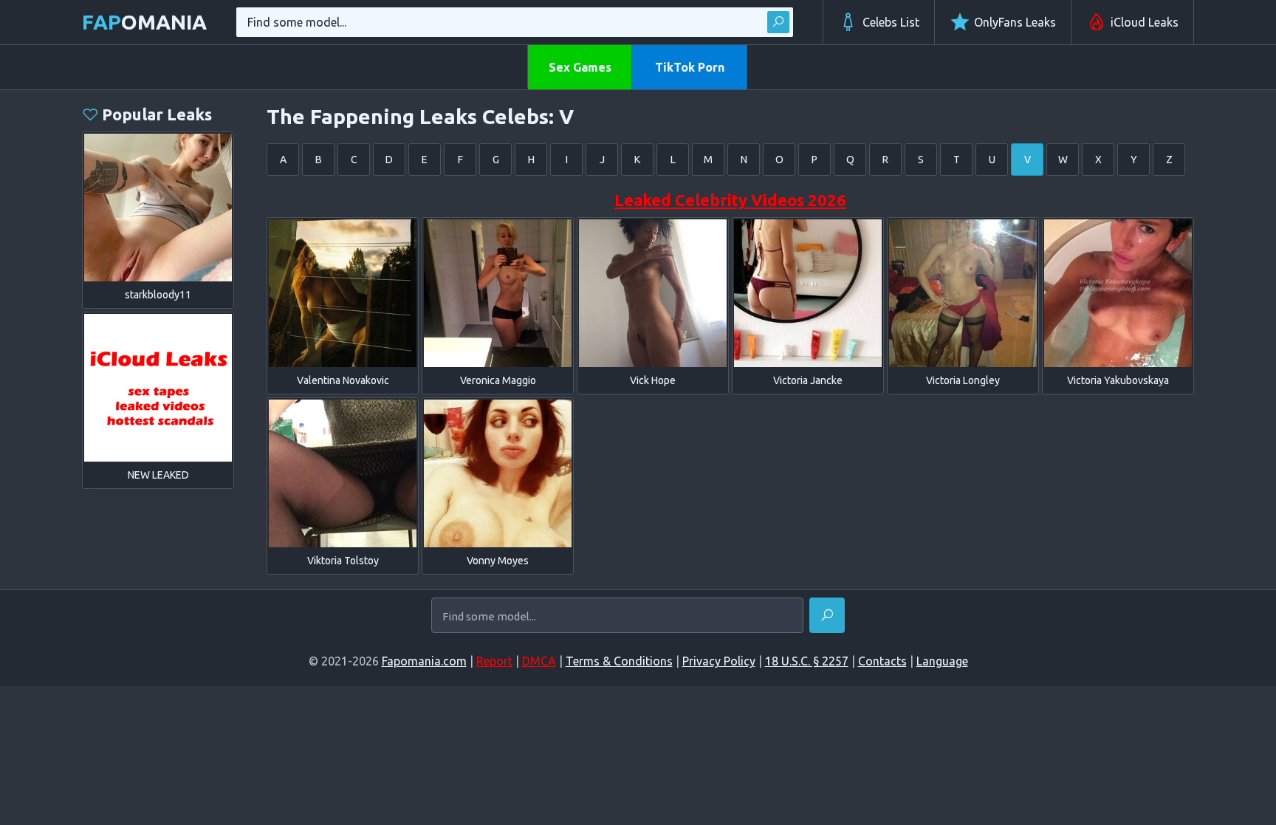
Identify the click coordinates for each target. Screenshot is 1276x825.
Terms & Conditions (619, 661)
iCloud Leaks (1145, 22)
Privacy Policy (718, 661)
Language (942, 661)
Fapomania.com (424, 661)
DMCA (539, 661)
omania (144, 21)
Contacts (882, 661)
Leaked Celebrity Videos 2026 (730, 200)
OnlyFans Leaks (1015, 22)
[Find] (778, 22)
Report (494, 661)
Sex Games (580, 67)
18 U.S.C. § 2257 (806, 661)
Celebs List (890, 22)
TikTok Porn (689, 67)
